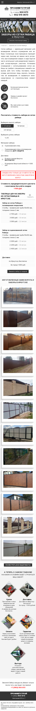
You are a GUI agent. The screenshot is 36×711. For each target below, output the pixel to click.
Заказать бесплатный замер (18, 40)
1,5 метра (7, 126)
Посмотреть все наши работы (18, 565)
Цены (21, 19)
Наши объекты (30, 19)
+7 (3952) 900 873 (18, 687)
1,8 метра (20, 126)
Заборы (12, 19)
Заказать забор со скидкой (18, 271)
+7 (20, 15)
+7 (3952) (20, 12)
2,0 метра (7, 130)
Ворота (3, 19)
